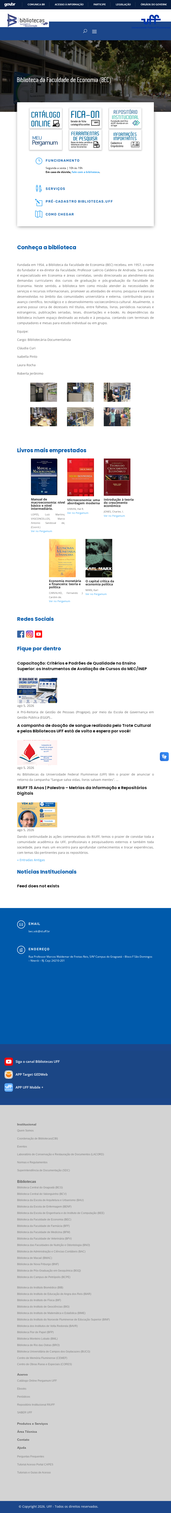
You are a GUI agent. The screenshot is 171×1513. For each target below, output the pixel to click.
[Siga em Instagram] (29, 634)
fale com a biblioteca (85, 172)
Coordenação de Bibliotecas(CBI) (37, 1138)
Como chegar (60, 214)
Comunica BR (36, 4)
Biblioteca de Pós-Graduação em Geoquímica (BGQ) (49, 1270)
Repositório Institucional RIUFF (36, 1404)
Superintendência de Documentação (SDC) (43, 1170)
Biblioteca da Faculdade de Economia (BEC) (44, 1219)
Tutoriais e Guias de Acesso (34, 1472)
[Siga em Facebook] (20, 634)
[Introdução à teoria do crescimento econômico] (117, 494)
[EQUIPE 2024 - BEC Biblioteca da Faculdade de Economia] (117, 425)
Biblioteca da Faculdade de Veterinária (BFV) (44, 1238)
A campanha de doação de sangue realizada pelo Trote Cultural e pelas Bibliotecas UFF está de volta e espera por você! (84, 728)
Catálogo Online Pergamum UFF (37, 1380)
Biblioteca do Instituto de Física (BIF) (39, 1300)
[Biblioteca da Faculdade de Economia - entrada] (43, 400)
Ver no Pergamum (41, 531)
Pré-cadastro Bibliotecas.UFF (79, 201)
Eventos (22, 1146)
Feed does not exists (38, 886)
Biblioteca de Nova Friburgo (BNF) (38, 1264)
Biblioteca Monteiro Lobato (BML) (37, 1338)
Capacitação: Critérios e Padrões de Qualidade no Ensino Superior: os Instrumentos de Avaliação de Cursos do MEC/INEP (82, 665)
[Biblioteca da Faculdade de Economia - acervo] (80, 425)
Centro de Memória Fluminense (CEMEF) (42, 1358)
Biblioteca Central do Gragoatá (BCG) (40, 1187)
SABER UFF (24, 1412)
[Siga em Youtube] (38, 634)
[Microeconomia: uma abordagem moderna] (80, 495)
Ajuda (21, 1447)
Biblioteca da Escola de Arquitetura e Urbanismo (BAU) (50, 1200)
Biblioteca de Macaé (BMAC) (34, 1258)
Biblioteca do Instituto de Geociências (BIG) (43, 1306)
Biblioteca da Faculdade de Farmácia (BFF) (43, 1226)
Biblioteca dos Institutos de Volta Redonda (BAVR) (47, 1326)
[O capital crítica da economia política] (99, 576)
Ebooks (21, 1388)
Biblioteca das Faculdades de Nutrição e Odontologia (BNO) (53, 1245)
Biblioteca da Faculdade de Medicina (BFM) (43, 1232)
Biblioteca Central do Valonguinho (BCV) (42, 1194)
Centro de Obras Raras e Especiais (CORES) (44, 1364)
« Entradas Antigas (31, 860)
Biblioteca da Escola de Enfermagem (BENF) (44, 1206)
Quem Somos (25, 1130)
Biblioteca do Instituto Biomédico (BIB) (40, 1287)
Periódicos (23, 1396)
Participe (100, 4)
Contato (23, 1439)
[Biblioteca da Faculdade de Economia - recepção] (80, 400)
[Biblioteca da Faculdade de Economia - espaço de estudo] (43, 425)
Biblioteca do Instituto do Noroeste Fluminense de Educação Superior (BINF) (63, 1319)
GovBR (9, 4)
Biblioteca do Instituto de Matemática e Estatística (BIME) (51, 1313)
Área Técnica (27, 1431)
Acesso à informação (69, 4)
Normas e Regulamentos (32, 1162)
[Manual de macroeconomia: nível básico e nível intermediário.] (44, 494)
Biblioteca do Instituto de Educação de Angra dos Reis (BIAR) (54, 1294)
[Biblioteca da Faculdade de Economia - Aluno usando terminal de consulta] (117, 400)
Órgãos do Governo (154, 4)
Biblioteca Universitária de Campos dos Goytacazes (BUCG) (53, 1351)
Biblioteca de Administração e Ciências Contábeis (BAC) (51, 1251)
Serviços (55, 189)
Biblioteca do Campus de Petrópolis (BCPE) (43, 1277)
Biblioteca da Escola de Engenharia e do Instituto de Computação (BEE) (60, 1213)
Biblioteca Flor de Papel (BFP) (35, 1332)
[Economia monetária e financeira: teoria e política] (62, 576)
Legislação (123, 4)
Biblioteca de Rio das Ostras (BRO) (38, 1345)
